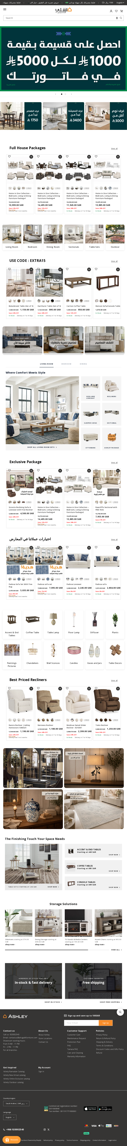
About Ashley (44, 1035)
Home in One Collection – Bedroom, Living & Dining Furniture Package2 (106, 195)
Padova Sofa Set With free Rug (20, 585)
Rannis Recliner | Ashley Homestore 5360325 (19, 726)
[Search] (121, 18)
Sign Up (106, 1023)
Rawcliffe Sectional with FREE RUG (106, 508)
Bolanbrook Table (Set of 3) (21, 306)
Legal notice (112, 1140)
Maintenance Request (76, 1038)
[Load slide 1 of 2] (62, 94)
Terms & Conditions (104, 1045)
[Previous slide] (55, 94)
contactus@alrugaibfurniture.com (23, 1037)
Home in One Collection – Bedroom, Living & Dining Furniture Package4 (49, 195)
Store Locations (45, 1038)
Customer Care (73, 1035)
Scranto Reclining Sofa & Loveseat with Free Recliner (21, 508)
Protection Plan (73, 1042)
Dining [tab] (83, 364)
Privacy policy (59, 1140)
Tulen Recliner (101, 725)
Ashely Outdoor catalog (13, 1082)
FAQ (69, 1045)
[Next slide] (71, 94)
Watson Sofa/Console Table (107, 306)
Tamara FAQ (72, 1049)
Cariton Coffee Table (76, 306)
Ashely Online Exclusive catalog (16, 1079)
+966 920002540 (15, 1129)
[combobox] (63, 18)
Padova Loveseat (74, 584)
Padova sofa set (45, 584)
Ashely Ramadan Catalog (14, 1071)
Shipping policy (85, 1140)
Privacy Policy (101, 1035)
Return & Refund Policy (106, 1038)
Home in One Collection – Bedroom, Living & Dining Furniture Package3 (78, 195)
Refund (99, 1053)
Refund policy (48, 1140)
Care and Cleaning (75, 1053)
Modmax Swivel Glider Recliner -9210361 (76, 726)
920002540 (14, 1034)
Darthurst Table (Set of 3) (49, 306)
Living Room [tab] (46, 364)
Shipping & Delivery (104, 1042)
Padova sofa (101, 584)
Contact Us (43, 1042)
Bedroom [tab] (66, 364)
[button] (117, 18)
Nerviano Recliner (45, 725)
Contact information (99, 1140)
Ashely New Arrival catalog (14, 1075)
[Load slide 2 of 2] (65, 94)
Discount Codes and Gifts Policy (110, 1049)
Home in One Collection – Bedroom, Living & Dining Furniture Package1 (20, 195)
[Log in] (111, 11)
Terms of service (72, 1140)
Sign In (41, 1071)
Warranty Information (76, 1056)
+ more (28, 188)
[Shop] (21, 121)
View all (114, 148)
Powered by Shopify (34, 1140)
